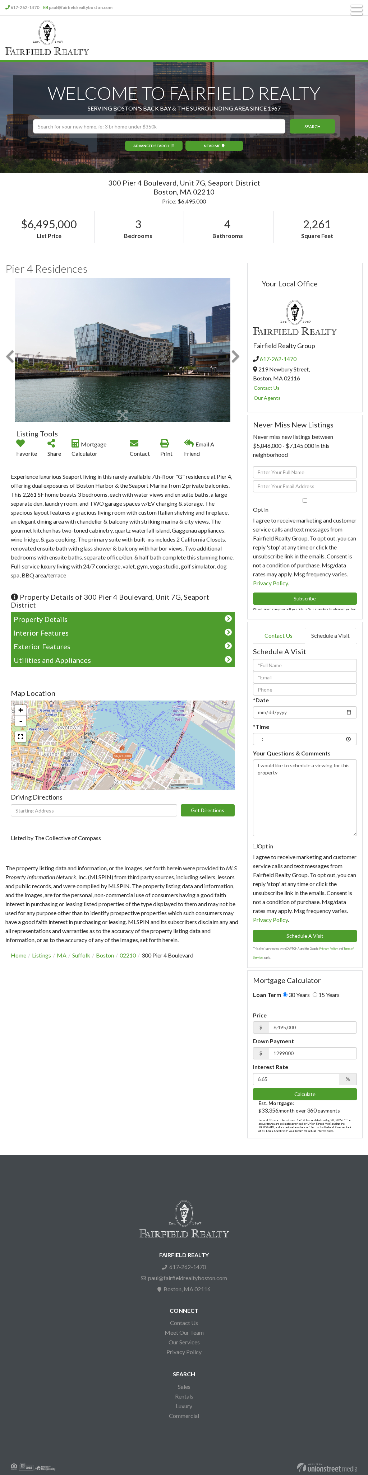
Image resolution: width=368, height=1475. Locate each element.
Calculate (305, 1094)
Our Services (184, 1342)
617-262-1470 (24, 7)
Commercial (184, 1415)
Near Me (212, 146)
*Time (261, 726)
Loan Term (267, 994)
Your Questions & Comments (292, 753)
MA (61, 955)
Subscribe (305, 598)
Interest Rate (270, 1066)
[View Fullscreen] (20, 736)
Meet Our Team (184, 1332)
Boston (105, 955)
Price (260, 1015)
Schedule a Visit (330, 635)
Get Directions (207, 810)
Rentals (184, 1396)
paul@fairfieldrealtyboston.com (80, 7)
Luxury (184, 1406)
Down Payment (273, 1041)
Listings (41, 955)
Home (18, 955)
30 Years (299, 994)
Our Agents (267, 398)
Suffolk (81, 955)
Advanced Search (151, 146)
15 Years (328, 994)
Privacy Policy (270, 583)
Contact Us (267, 388)
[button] (312, 126)
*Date (261, 700)
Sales (184, 1386)
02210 (128, 955)
